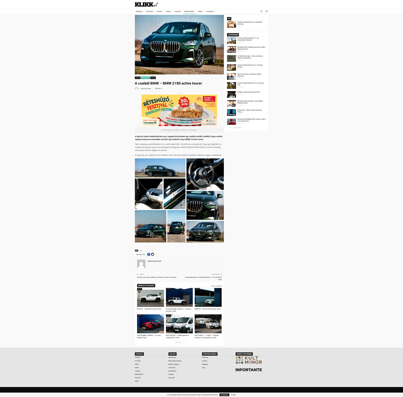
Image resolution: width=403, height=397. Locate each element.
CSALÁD (177, 12)
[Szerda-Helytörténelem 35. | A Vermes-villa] (231, 85)
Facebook (205, 357)
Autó (141, 250)
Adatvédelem (172, 371)
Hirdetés (171, 374)
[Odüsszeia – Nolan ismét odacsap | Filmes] (231, 112)
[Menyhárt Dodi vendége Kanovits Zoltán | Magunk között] (231, 49)
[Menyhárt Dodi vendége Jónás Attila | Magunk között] (231, 103)
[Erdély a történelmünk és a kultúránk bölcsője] (231, 24)
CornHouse (171, 367)
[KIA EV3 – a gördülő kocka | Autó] (150, 297)
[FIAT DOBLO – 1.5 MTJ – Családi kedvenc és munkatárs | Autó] (208, 323)
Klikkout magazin (173, 364)
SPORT (159, 12)
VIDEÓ (200, 12)
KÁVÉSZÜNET (189, 12)
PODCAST (210, 12)
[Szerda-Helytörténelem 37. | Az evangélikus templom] (231, 40)
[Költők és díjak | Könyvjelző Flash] (231, 94)
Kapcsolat (171, 378)
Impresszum (172, 357)
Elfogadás (224, 395)
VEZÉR (153, 78)
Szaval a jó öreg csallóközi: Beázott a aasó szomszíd (156, 277)
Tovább (233, 395)
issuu (203, 367)
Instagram (205, 364)
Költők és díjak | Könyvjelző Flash (248, 92)
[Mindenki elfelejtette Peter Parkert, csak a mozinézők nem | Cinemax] (231, 121)
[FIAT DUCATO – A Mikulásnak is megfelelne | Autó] (179, 323)
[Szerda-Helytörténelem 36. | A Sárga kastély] (231, 67)
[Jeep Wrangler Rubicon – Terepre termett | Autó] (179, 297)
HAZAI (168, 12)
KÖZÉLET (139, 12)
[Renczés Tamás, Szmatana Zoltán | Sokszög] (231, 76)
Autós (138, 78)
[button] (160, 167)
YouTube (204, 361)
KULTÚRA (149, 12)
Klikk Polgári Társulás (174, 361)
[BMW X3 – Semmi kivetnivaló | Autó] (208, 297)
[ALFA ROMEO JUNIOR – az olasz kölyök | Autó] (150, 323)
